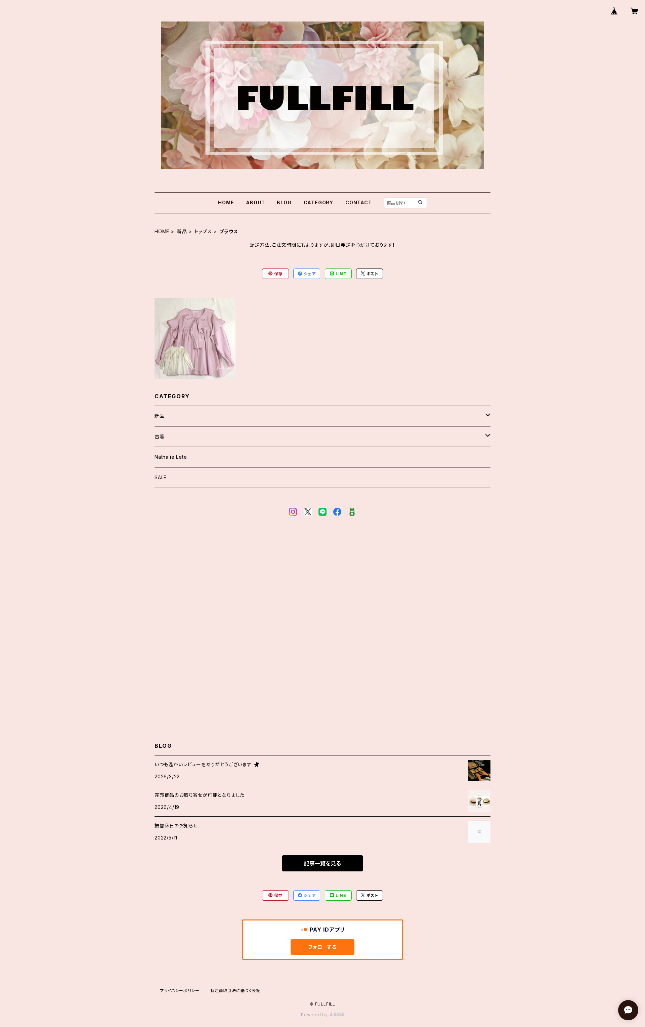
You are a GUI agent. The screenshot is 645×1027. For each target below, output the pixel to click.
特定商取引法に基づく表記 (235, 990)
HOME (226, 202)
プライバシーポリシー (180, 990)
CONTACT (358, 202)
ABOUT (255, 202)
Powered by (315, 1014)
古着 (160, 436)
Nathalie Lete (171, 457)
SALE (161, 477)
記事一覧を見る (322, 863)
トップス (203, 231)
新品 (182, 231)
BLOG (284, 202)
